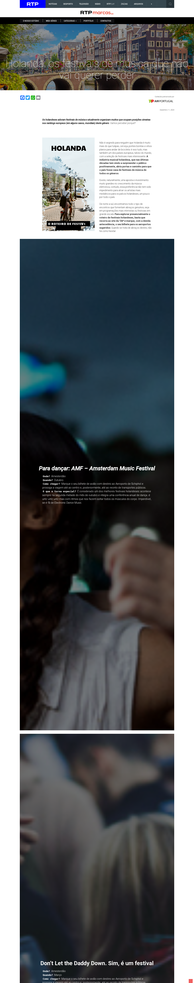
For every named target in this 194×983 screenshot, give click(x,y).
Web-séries (51, 21)
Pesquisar (170, 4)
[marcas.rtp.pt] (97, 13)
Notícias (53, 4)
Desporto (68, 4)
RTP (111, 4)
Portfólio (88, 21)
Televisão (84, 4)
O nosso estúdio (31, 21)
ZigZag (124, 4)
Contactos (105, 21)
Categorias (69, 21)
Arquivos (138, 4)
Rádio (97, 4)
